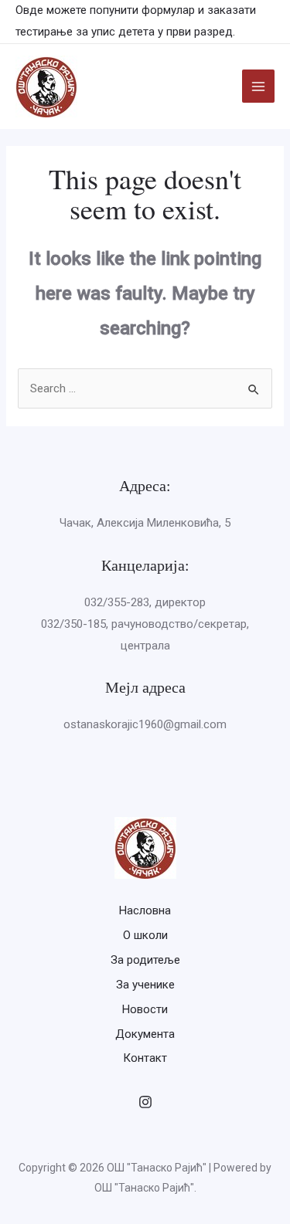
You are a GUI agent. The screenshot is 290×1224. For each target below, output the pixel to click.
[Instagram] (145, 1102)
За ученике (145, 985)
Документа (145, 1034)
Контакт (145, 1058)
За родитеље (145, 960)
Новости (145, 1009)
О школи (145, 935)
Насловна (145, 910)
